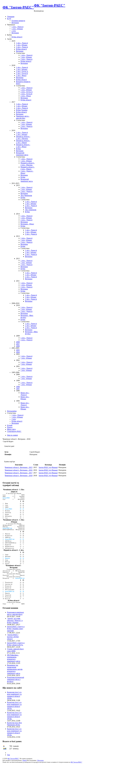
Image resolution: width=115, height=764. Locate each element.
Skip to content (12, 435)
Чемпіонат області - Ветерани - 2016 (18, 470)
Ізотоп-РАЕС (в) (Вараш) (48, 467)
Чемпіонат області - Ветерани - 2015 (18, 467)
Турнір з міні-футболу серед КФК (15, 650)
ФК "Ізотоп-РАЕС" (13, 758)
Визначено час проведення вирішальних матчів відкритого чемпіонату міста (14, 669)
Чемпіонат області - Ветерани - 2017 (18, 473)
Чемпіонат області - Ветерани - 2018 (18, 475)
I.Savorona (40, 760)
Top (8, 755)
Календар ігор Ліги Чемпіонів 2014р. (14, 724)
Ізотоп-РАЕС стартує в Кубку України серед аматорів (15, 629)
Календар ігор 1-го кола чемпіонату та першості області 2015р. (14, 705)
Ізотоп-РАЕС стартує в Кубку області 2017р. (15, 644)
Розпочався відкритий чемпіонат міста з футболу (15, 679)
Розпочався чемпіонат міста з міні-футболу (15, 613)
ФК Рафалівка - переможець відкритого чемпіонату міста (13, 658)
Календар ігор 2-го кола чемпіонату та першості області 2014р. (14, 716)
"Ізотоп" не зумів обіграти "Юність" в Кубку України (15, 620)
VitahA (24, 760)
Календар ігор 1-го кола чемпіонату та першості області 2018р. (14, 695)
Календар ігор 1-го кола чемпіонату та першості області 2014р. (14, 732)
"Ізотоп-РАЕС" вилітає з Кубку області (13, 637)
